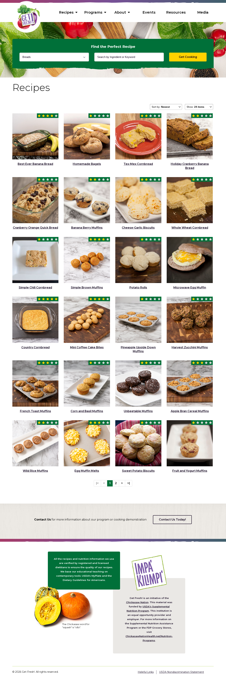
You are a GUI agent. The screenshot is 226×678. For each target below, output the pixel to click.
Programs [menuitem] (93, 12)
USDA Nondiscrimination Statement (181, 672)
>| (128, 483)
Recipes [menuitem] (66, 12)
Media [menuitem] (203, 12)
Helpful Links (146, 672)
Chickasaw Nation (137, 602)
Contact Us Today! (172, 519)
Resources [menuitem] (176, 12)
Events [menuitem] (149, 12)
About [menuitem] (120, 12)
